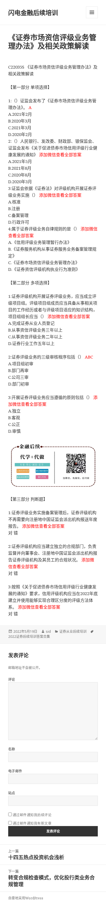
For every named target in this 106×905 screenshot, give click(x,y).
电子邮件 (15, 771)
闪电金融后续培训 (33, 12)
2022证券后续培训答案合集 (29, 636)
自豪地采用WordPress (25, 898)
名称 (11, 749)
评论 (11, 679)
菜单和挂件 (92, 12)
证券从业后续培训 (72, 631)
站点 (11, 793)
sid (48, 631)
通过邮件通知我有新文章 (32, 823)
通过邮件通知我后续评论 (32, 815)
